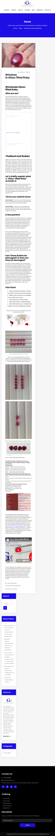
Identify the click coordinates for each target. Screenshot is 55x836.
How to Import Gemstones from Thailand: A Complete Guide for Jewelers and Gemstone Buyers (9, 658)
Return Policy (6, 801)
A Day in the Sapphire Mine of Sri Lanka (9, 680)
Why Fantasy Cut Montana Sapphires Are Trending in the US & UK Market (9, 671)
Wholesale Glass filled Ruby (13, 585)
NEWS (33, 10)
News (20, 28)
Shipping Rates (7, 803)
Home (15, 28)
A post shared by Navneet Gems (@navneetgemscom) (19, 150)
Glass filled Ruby (12, 583)
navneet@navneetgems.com (20, 527)
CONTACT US (47, 10)
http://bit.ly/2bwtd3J (10, 526)
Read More (6, 736)
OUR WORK (27, 10)
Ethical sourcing (7, 805)
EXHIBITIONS (39, 10)
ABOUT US (20, 10)
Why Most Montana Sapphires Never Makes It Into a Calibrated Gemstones (9, 644)
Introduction (6, 798)
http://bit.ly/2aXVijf (17, 524)
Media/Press (6, 808)
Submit (27, 825)
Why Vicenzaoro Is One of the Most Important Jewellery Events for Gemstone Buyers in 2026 (9, 631)
